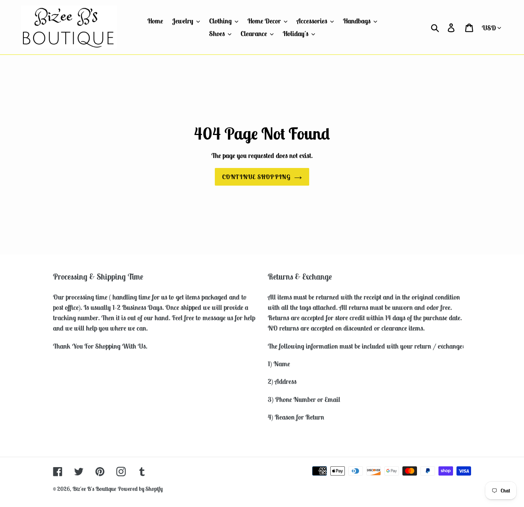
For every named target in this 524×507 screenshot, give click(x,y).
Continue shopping (256, 177)
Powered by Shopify (140, 488)
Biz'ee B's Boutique (94, 488)
